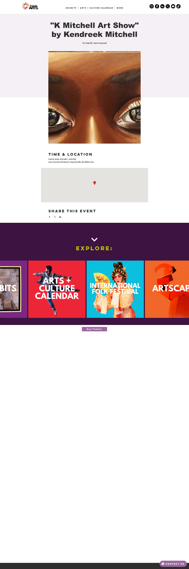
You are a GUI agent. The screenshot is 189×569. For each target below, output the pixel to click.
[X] (168, 6)
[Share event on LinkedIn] (60, 217)
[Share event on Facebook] (49, 217)
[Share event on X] (55, 217)
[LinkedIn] (162, 6)
